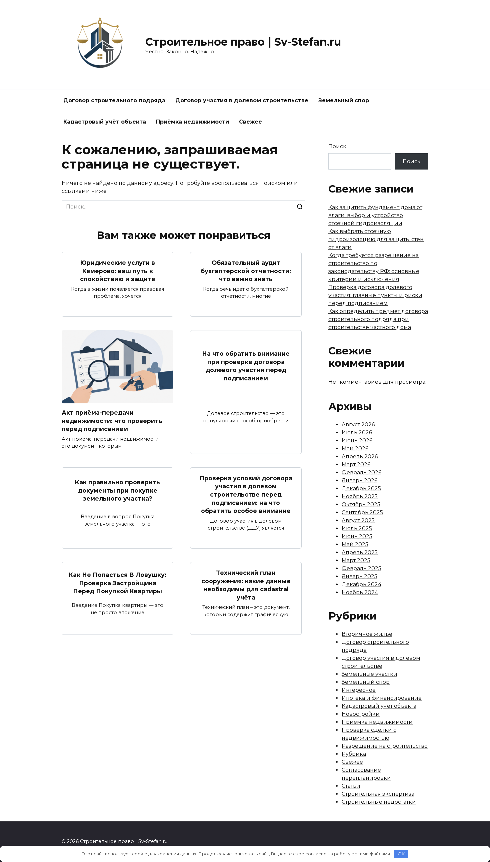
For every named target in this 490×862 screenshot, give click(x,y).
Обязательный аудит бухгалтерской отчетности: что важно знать (246, 270)
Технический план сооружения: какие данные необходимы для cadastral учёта (246, 585)
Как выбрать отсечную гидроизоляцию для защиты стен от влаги (376, 239)
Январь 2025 (359, 576)
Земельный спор (343, 100)
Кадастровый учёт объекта (104, 122)
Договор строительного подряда (114, 100)
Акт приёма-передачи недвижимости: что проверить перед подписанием (112, 420)
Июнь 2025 (357, 536)
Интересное (359, 690)
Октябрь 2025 (361, 504)
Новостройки (361, 714)
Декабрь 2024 (361, 584)
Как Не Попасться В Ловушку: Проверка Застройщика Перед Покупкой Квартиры (117, 583)
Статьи (351, 786)
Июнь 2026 (357, 440)
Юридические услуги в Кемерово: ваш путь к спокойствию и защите (117, 270)
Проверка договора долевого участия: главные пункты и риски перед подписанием (375, 295)
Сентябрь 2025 (362, 512)
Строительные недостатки (379, 802)
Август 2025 (358, 520)
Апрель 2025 (360, 552)
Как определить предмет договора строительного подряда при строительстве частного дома (378, 319)
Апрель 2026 (360, 456)
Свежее (250, 122)
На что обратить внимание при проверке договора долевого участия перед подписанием (246, 366)
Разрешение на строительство (385, 746)
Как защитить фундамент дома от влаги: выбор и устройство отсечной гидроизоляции (375, 215)
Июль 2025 (357, 528)
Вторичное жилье (367, 634)
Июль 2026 (357, 432)
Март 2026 (356, 464)
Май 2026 (355, 448)
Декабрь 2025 (361, 488)
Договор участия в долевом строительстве (241, 100)
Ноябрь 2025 (360, 496)
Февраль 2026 (361, 472)
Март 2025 (356, 560)
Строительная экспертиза (378, 794)
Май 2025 (355, 544)
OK (401, 853)
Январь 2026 (359, 480)
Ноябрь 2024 (360, 592)
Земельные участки (369, 674)
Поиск (337, 146)
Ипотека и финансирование (382, 698)
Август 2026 (358, 424)
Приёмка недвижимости (192, 122)
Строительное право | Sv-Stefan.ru (243, 41)
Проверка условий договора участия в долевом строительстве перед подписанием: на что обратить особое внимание (245, 495)
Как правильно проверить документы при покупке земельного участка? (117, 490)
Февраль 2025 (361, 568)
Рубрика (354, 754)
